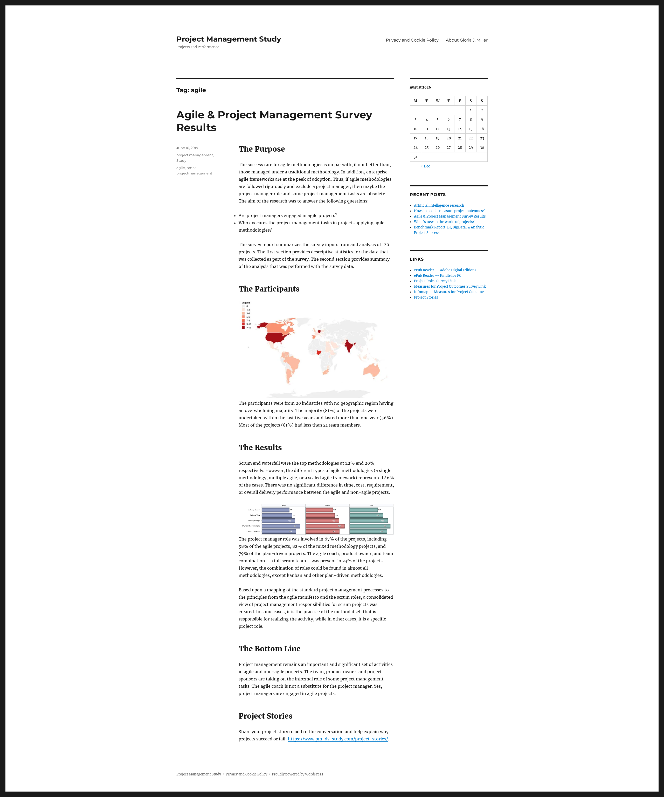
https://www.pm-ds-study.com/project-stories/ (338, 738)
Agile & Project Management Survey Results (450, 216)
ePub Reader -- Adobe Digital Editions (445, 270)
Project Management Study (228, 39)
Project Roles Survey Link (435, 281)
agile (180, 168)
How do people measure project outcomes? (449, 211)
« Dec (425, 166)
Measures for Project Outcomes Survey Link (450, 286)
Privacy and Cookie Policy (412, 40)
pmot (191, 168)
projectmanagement (194, 173)
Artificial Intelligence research (439, 205)
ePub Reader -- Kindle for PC (437, 275)
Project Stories (426, 297)
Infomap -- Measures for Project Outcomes (450, 292)
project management (194, 155)
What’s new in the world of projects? (444, 222)
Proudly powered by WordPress (297, 774)
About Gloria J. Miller (467, 40)
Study (181, 160)
